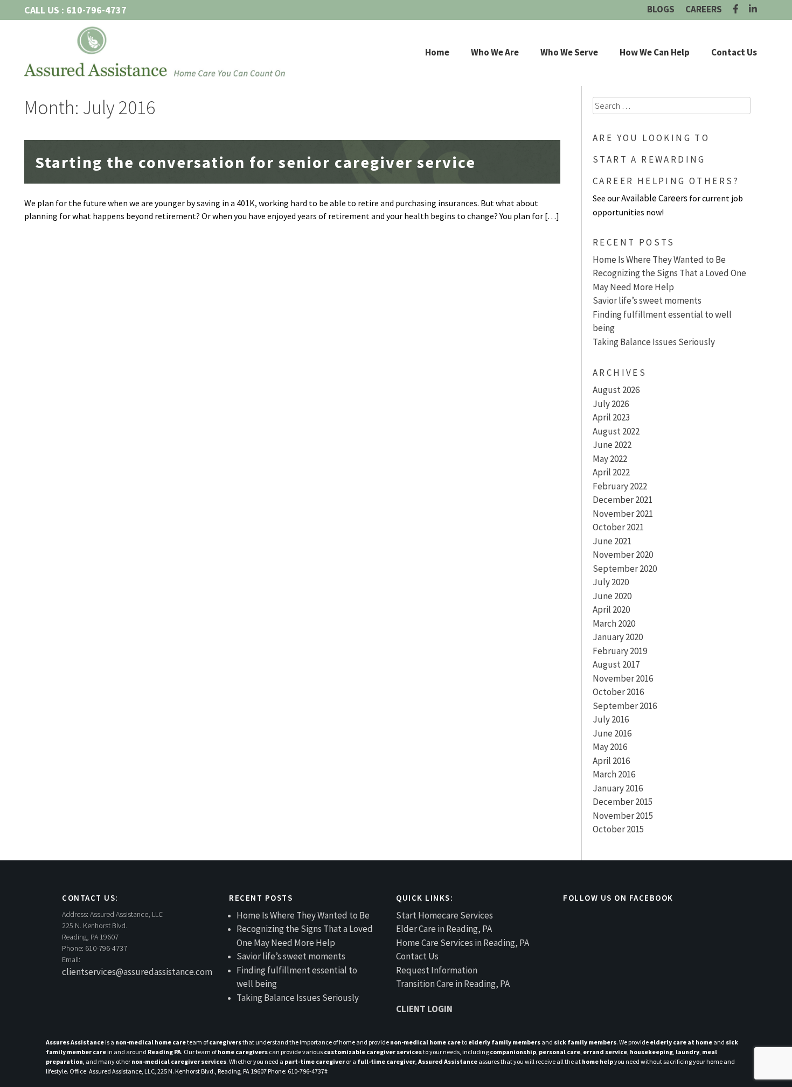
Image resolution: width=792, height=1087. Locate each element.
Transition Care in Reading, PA (453, 984)
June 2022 (612, 445)
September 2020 (625, 568)
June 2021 (612, 541)
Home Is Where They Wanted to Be (659, 259)
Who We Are (495, 52)
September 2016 (625, 706)
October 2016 (618, 692)
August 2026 (616, 390)
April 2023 (611, 417)
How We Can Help (655, 52)
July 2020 (611, 582)
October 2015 (618, 829)
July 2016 (611, 719)
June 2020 (612, 596)
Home (437, 52)
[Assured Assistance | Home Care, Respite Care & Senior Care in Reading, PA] (156, 51)
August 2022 (616, 431)
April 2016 (611, 761)
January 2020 (618, 637)
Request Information (436, 970)
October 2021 (618, 527)
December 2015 (622, 802)
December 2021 (622, 500)
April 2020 (611, 609)
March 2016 (614, 774)
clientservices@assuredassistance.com (137, 972)
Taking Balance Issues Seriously (654, 342)
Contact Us (734, 52)
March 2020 (614, 623)
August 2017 (616, 664)
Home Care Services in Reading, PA (462, 943)
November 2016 (623, 678)
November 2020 (623, 554)
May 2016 (610, 747)
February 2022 (620, 486)
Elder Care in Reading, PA (444, 929)
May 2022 (610, 459)
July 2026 (611, 404)
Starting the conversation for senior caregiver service (255, 162)
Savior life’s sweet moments (647, 300)
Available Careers (654, 198)
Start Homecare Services (444, 915)
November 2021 (623, 514)
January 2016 (618, 788)
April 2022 (611, 472)
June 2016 (612, 733)
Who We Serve (569, 52)
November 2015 (623, 816)
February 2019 (620, 651)
